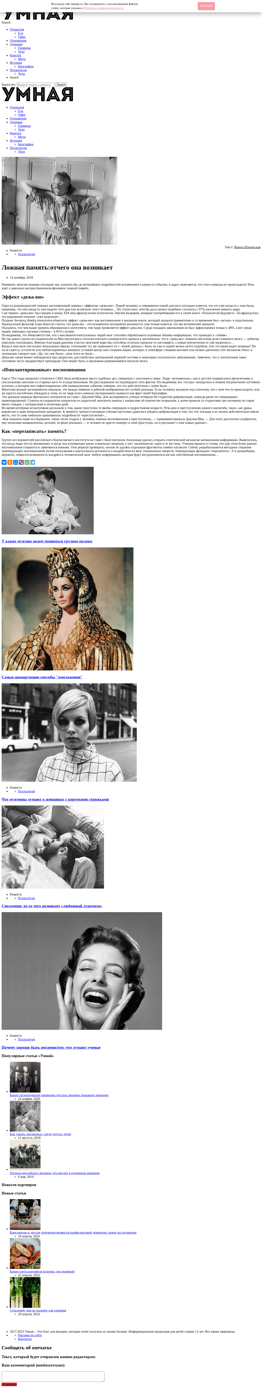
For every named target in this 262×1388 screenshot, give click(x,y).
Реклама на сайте (30, 1335)
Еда (20, 33)
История (16, 62)
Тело (21, 51)
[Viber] (21, 462)
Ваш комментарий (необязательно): (33, 1365)
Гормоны (24, 48)
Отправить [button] (9, 1384)
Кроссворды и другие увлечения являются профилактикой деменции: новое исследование (73, 1232)
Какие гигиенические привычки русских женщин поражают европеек (59, 1095)
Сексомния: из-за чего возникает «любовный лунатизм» (52, 906)
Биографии (26, 66)
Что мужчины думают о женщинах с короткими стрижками (55, 799)
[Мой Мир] (15, 462)
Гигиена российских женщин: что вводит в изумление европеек (55, 1173)
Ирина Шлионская (247, 247)
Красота (15, 55)
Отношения (18, 40)
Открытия (17, 29)
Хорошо (206, 6)
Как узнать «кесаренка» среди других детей (40, 1134)
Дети (21, 73)
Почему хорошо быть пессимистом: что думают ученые (51, 1047)
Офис (22, 37)
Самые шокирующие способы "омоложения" (42, 677)
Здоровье (16, 44)
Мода (22, 59)
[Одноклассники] (9, 462)
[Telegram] (32, 462)
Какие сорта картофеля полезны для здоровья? (42, 1271)
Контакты (25, 1339)
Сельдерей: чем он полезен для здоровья (38, 1310)
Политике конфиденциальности (103, 8)
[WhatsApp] (27, 462)
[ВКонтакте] (4, 462)
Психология (18, 70)
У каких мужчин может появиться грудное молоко (47, 541)
